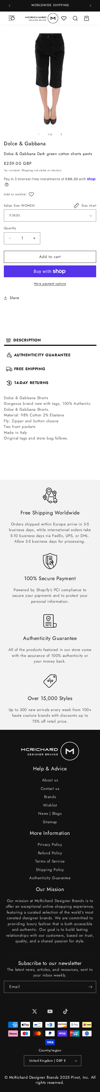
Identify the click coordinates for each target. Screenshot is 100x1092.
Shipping (27, 170)
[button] (11, 18)
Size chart (89, 205)
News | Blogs (50, 813)
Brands (50, 797)
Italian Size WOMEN (19, 205)
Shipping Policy (50, 870)
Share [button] (14, 297)
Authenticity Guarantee (50, 878)
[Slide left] (38, 134)
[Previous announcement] (9, 5)
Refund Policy (50, 853)
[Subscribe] (90, 987)
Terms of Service (50, 861)
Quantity (10, 228)
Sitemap (50, 822)
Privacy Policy (50, 844)
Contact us (50, 788)
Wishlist (50, 805)
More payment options (50, 283)
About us (50, 780)
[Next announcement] (90, 5)
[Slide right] (61, 134)
